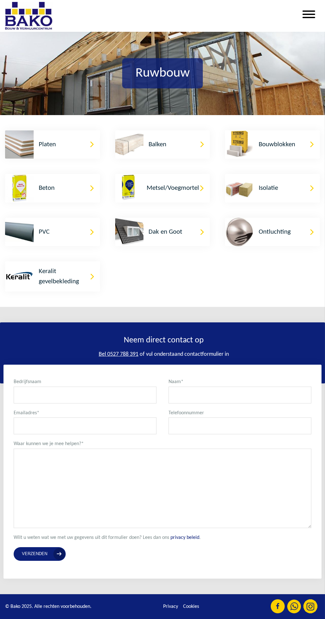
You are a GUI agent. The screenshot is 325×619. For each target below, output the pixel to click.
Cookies (191, 606)
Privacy (170, 606)
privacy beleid (184, 537)
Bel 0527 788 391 (118, 354)
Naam (176, 381)
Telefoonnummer (186, 413)
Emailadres (26, 413)
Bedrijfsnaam (27, 381)
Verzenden (34, 553)
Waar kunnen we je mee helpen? (49, 443)
